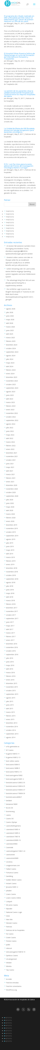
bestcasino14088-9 (13, 768)
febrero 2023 (10, 406)
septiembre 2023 (12, 388)
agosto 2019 (10, 539)
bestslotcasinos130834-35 (15, 786)
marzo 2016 (10, 672)
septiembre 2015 (12, 694)
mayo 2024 (10, 363)
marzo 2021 (10, 474)
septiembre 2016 (12, 654)
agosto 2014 (10, 737)
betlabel (9, 800)
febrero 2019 (10, 561)
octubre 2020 (11, 492)
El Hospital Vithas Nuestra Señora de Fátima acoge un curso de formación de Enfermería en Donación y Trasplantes (19, 56)
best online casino (12, 761)
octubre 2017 (11, 615)
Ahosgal (10, 23)
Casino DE (10, 819)
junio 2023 (10, 395)
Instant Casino (11, 883)
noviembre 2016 (12, 647)
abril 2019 (9, 554)
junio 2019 (10, 546)
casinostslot (10, 855)
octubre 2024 (11, 348)
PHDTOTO (10, 211)
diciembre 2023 (11, 377)
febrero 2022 (10, 446)
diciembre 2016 (11, 644)
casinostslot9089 (12, 858)
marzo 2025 (10, 337)
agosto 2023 (10, 392)
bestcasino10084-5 (13, 764)
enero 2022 (10, 449)
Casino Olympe (11, 822)
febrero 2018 (10, 604)
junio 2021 (10, 464)
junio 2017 (10, 622)
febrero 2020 (10, 518)
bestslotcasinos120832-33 (15, 782)
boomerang (10, 811)
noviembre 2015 (12, 687)
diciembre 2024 (11, 345)
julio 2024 (9, 359)
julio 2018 (9, 586)
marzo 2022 (10, 442)
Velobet (9, 963)
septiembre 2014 (12, 734)
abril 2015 (9, 708)
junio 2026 (10, 316)
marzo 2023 (10, 402)
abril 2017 (9, 629)
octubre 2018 (11, 575)
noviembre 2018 (12, 572)
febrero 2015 (10, 716)
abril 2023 (9, 399)
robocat (9, 948)
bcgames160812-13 (13, 757)
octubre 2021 (11, 460)
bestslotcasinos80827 (14, 797)
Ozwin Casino (11, 937)
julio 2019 (9, 543)
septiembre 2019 (12, 536)
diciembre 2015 (11, 683)
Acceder (9, 979)
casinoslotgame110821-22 (15, 851)
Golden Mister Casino (14, 880)
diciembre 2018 (11, 568)
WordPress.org (11, 990)
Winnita (8, 966)
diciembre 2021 (11, 453)
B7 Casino (9, 750)
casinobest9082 (11, 844)
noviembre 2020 (12, 489)
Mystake (9, 909)
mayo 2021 (10, 467)
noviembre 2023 (12, 381)
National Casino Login (14, 912)
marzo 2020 (10, 514)
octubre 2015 (11, 690)
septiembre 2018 (12, 579)
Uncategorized (11, 959)
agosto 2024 (10, 356)
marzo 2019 (10, 557)
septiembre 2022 (12, 420)
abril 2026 (9, 323)
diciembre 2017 (11, 608)
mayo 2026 (10, 319)
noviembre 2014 (12, 726)
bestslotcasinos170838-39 (15, 793)
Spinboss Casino (12, 955)
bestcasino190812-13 (14, 772)
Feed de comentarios (13, 986)
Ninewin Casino (11, 923)
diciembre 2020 (11, 485)
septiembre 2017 (12, 618)
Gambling (9, 876)
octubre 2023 (11, 384)
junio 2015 (10, 705)
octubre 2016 (11, 651)
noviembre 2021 (12, 456)
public (8, 945)
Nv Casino (9, 934)
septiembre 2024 (12, 352)
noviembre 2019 (12, 528)
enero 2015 (10, 719)
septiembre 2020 (12, 496)
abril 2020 (9, 510)
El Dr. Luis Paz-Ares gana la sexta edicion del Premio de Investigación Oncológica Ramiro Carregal (18, 166)
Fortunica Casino (12, 873)
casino (8, 815)
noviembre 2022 (12, 413)
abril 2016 (9, 669)
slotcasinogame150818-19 (15, 952)
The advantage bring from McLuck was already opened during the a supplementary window (20, 283)
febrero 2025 (10, 341)
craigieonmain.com (13, 865)
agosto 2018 (10, 582)
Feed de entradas (12, 983)
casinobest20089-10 (13, 840)
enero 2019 (10, 564)
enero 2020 (10, 521)
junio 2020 (10, 503)
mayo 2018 (10, 593)
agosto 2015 (10, 698)
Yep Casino (10, 970)
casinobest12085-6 (13, 833)
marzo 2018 (10, 600)
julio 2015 (9, 701)
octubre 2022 (11, 417)
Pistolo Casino (11, 941)
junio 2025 (10, 330)
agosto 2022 (10, 424)
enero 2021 (10, 482)
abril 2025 (9, 334)
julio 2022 (9, 428)
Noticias (9, 927)
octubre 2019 (11, 532)
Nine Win (9, 919)
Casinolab (9, 847)
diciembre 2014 (11, 723)
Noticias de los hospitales (15, 930)
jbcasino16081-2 (12, 887)
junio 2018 (10, 590)
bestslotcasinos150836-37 (15, 790)
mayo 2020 (10, 507)
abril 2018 (9, 597)
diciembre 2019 (11, 525)
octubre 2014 (11, 730)
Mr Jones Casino (12, 905)
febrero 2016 (10, 676)
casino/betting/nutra (13, 826)
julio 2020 (9, 500)
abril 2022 (9, 438)
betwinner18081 (12, 804)
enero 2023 (10, 410)
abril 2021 (9, 471)
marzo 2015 (10, 712)
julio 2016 (9, 658)
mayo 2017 (10, 626)
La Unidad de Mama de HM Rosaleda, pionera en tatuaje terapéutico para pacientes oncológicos (19, 130)
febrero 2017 (10, 636)
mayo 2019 (10, 550)
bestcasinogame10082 (14, 775)
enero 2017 (10, 640)
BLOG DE (9, 808)
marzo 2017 (10, 633)
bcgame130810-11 (13, 754)
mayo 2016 (10, 665)
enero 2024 (10, 374)
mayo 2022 (10, 435)
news (8, 916)
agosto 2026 (10, 309)
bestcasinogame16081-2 (15, 779)
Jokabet (9, 891)
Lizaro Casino (11, 894)
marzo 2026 (10, 327)
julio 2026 (9, 312)
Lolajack (9, 901)
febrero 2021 (10, 478)
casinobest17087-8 (13, 837)
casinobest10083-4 (13, 829)
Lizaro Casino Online (13, 898)
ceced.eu (9, 862)
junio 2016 (10, 662)
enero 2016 (10, 680)
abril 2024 (9, 366)
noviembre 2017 (12, 611)
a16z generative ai (12, 746)
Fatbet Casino (11, 869)
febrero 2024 (10, 370)
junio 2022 (10, 431)
